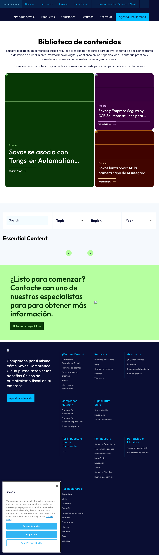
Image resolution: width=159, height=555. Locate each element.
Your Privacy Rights (31, 543)
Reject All (31, 534)
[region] (31, 517)
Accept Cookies (31, 526)
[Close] (56, 486)
